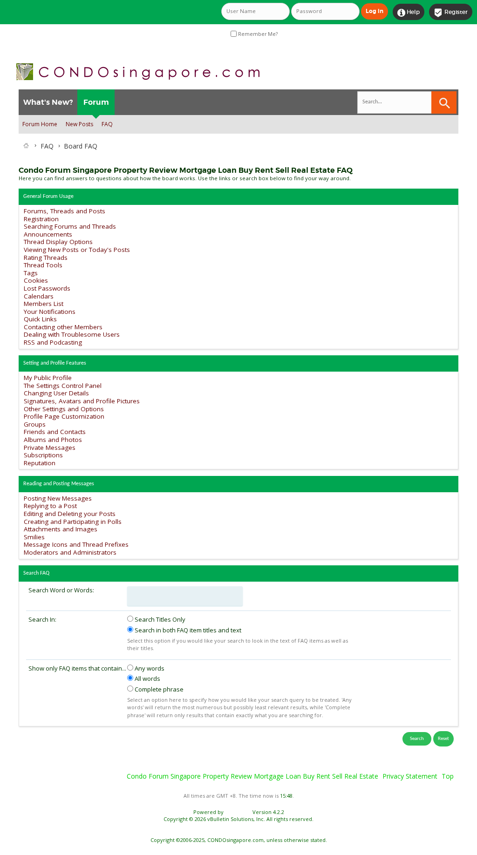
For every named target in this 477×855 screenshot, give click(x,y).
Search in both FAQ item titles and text (187, 630)
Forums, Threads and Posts (64, 211)
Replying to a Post (50, 506)
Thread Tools (43, 265)
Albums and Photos (53, 439)
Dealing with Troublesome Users (72, 334)
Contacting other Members (63, 327)
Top (448, 776)
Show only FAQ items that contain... (77, 668)
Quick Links (40, 319)
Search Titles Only (159, 619)
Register (451, 12)
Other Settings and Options (64, 409)
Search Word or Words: (61, 590)
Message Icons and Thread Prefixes (76, 544)
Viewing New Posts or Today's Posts (77, 249)
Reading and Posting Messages (58, 484)
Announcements (48, 234)
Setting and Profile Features (54, 363)
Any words (148, 668)
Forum (96, 102)
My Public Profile (48, 377)
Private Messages (49, 447)
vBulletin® (238, 811)
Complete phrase (158, 689)
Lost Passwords (47, 288)
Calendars (39, 296)
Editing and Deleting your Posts (70, 513)
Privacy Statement (409, 776)
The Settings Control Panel (63, 385)
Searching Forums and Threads (70, 226)
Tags (31, 273)
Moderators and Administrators (70, 552)
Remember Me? (257, 34)
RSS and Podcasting (53, 342)
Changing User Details (56, 393)
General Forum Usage (48, 196)
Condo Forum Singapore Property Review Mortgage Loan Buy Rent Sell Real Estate (252, 776)
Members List (43, 303)
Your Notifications (49, 311)
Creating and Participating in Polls (73, 521)
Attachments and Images (60, 529)
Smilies (34, 537)
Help (408, 12)
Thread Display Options (58, 242)
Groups (35, 424)
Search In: (42, 619)
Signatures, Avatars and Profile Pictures (82, 401)
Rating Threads (46, 257)
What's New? (48, 102)
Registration (41, 219)
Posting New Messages (58, 498)
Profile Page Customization (64, 416)
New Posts (79, 124)
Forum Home (39, 124)
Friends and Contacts (55, 432)
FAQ (107, 124)
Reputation (39, 463)
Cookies (36, 280)
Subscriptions (43, 455)
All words (146, 678)
